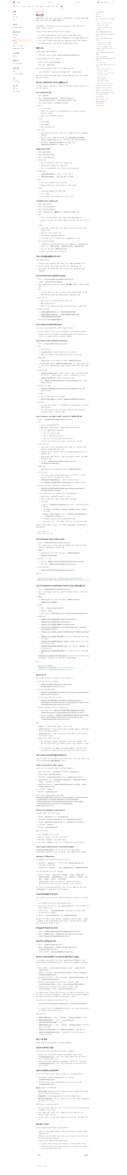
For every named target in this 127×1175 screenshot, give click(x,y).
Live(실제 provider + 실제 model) (105, 28)
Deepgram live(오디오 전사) (104, 87)
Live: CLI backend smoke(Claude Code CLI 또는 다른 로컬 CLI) (105, 58)
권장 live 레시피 (101, 62)
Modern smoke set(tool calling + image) (104, 69)
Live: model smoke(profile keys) (104, 39)
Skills (38, 1087)
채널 (24, 6)
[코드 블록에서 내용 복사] (87, 531)
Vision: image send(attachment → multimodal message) (103, 79)
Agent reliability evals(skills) (101, 102)
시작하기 (15, 6)
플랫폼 (41, 6)
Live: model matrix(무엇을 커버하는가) (105, 65)
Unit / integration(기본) (104, 23)
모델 (37, 6)
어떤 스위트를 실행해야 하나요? (104, 31)
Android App (56, 319)
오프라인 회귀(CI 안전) (102, 99)
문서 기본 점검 (99, 96)
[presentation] (62, 579)
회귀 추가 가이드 (100, 105)
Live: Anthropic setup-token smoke (105, 53)
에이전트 (28, 6)
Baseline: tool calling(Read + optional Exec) (106, 73)
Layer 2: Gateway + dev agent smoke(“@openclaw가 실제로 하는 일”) (105, 48)
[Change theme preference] (113, 2)
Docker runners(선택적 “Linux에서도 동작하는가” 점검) (105, 93)
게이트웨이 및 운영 (49, 6)
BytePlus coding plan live (104, 90)
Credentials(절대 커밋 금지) (104, 85)
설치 (20, 6)
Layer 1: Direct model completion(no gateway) (104, 43)
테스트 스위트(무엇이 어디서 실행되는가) (105, 19)
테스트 (97, 14)
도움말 (61, 6)
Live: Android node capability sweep (105, 35)
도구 (33, 6)
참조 (57, 6)
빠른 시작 (98, 16)
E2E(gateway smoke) (103, 25)
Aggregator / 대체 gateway (105, 83)
